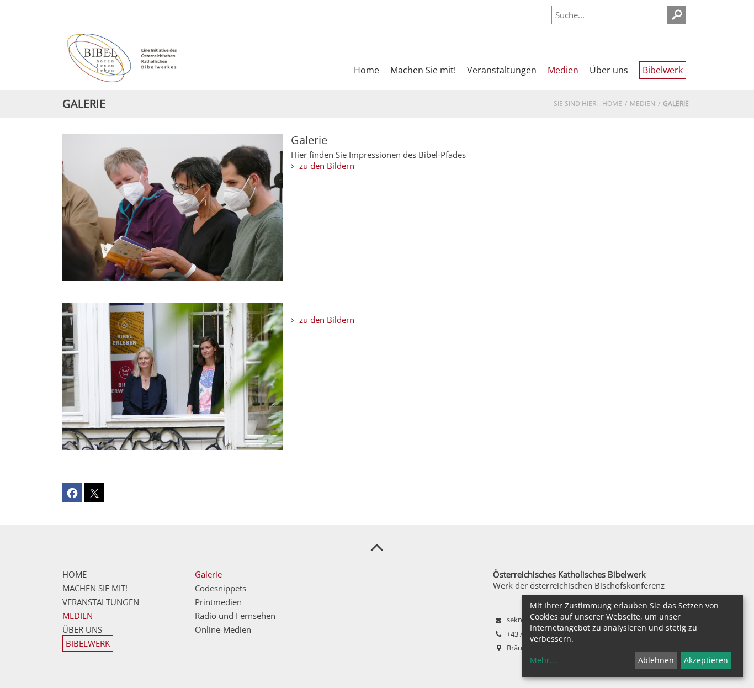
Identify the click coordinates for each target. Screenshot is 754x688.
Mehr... (543, 660)
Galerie (309, 140)
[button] (72, 492)
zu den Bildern (326, 165)
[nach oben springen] (377, 546)
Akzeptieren (706, 660)
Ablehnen (656, 660)
